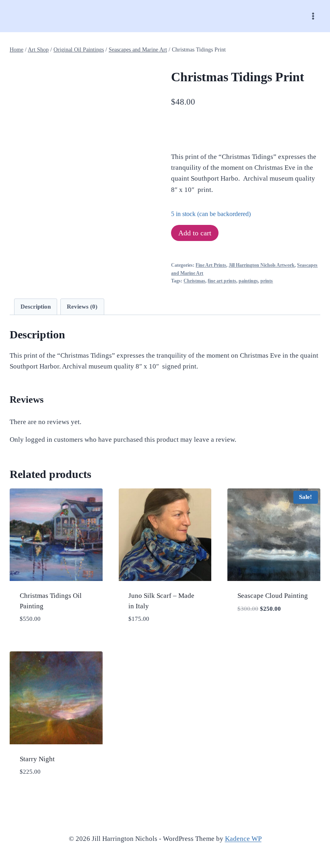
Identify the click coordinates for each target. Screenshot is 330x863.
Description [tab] (36, 306)
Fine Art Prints (211, 265)
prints (266, 281)
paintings (248, 281)
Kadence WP (243, 838)
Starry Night (37, 759)
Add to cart (194, 233)
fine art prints (222, 281)
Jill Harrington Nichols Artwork (262, 265)
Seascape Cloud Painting (272, 595)
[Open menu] (312, 16)
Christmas (194, 281)
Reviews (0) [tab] (82, 306)
